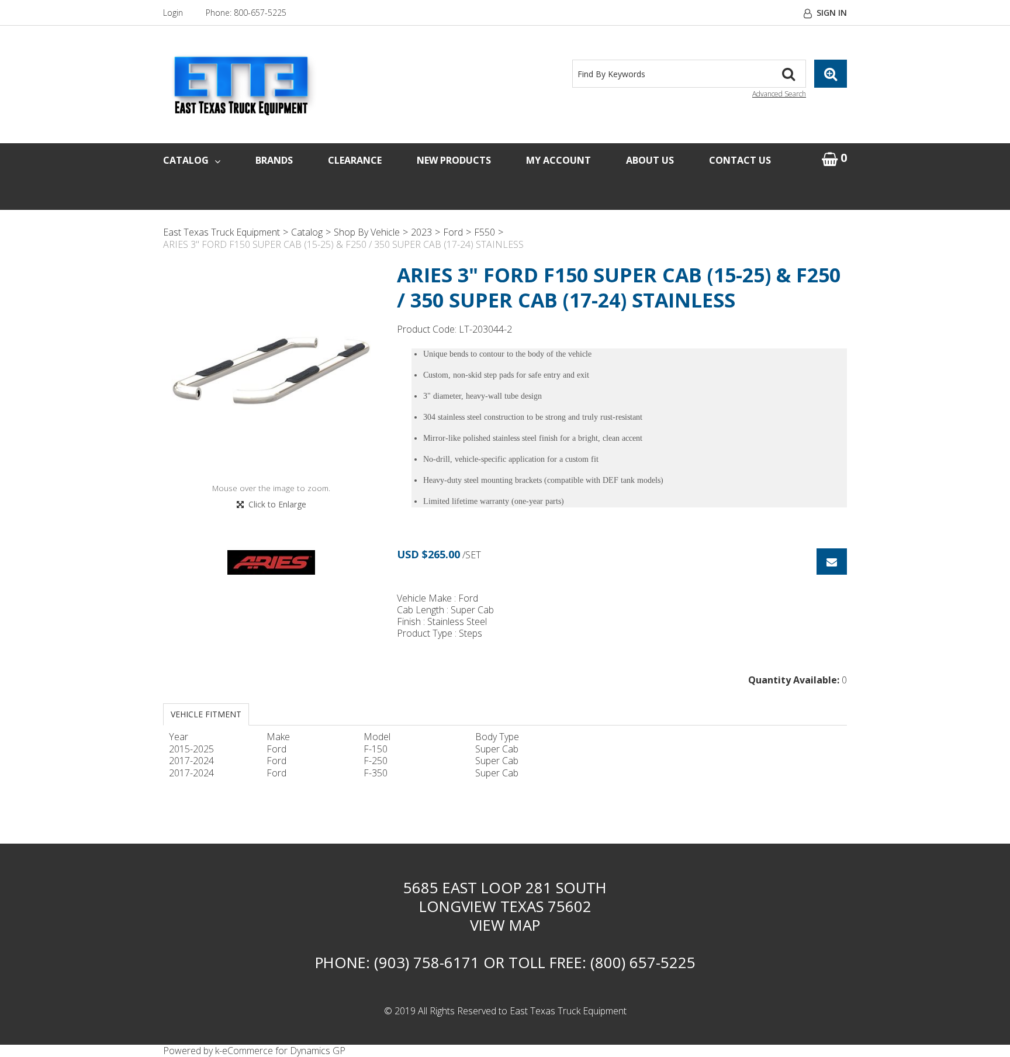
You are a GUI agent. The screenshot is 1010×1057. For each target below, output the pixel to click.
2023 (421, 232)
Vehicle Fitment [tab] (206, 714)
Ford (453, 232)
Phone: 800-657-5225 (246, 12)
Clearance (355, 160)
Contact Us (740, 160)
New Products (454, 160)
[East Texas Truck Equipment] (242, 85)
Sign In (832, 12)
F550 (484, 232)
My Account (558, 160)
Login (173, 12)
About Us (650, 160)
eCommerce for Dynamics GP (283, 1050)
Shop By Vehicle (367, 232)
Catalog (186, 160)
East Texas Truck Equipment (221, 232)
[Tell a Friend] (832, 561)
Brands (274, 160)
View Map (505, 925)
